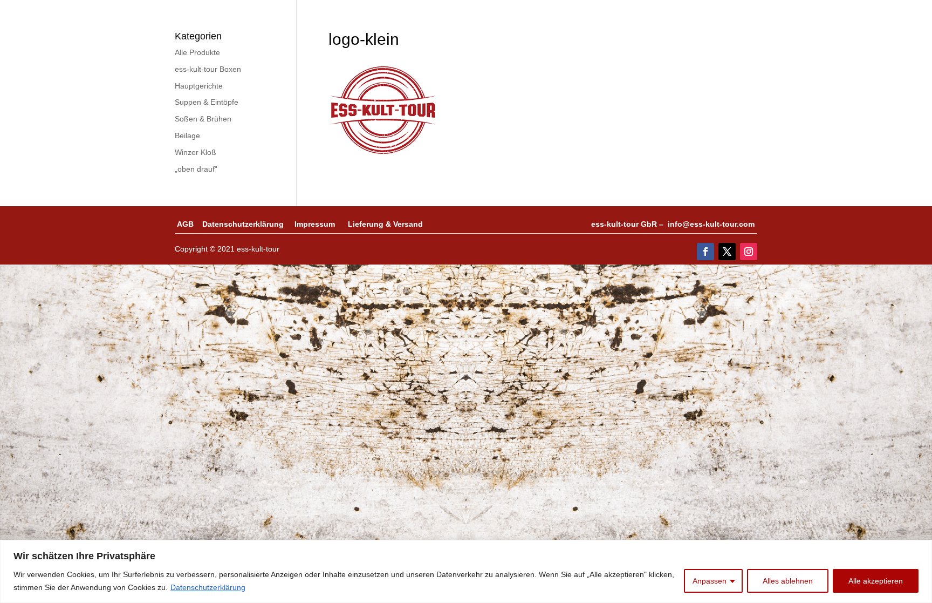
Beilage (187, 135)
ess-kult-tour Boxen (208, 69)
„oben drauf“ (196, 169)
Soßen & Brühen (203, 118)
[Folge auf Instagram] (748, 251)
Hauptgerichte (199, 86)
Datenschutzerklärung (207, 587)
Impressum (321, 224)
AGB (189, 224)
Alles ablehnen (788, 581)
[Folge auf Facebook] (705, 251)
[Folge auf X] (727, 251)
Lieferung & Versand (385, 224)
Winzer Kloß (195, 152)
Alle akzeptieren (875, 581)
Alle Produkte (197, 52)
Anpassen (710, 581)
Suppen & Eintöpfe (206, 102)
